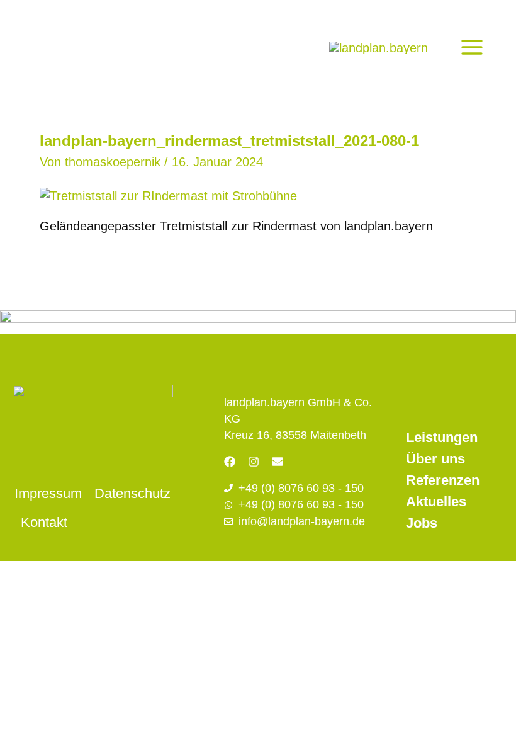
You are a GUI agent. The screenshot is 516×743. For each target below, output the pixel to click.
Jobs (421, 523)
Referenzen (443, 480)
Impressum (48, 493)
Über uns (435, 459)
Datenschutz (132, 493)
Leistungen (442, 437)
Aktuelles (436, 501)
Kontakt (44, 522)
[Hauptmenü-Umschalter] (472, 47)
